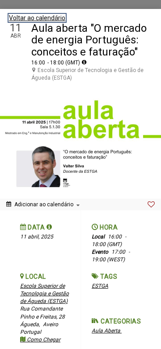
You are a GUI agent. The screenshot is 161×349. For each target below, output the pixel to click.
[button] (49, 227)
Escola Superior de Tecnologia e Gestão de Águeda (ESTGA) (44, 293)
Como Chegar (42, 339)
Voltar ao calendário (37, 17)
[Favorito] (151, 204)
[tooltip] (84, 62)
